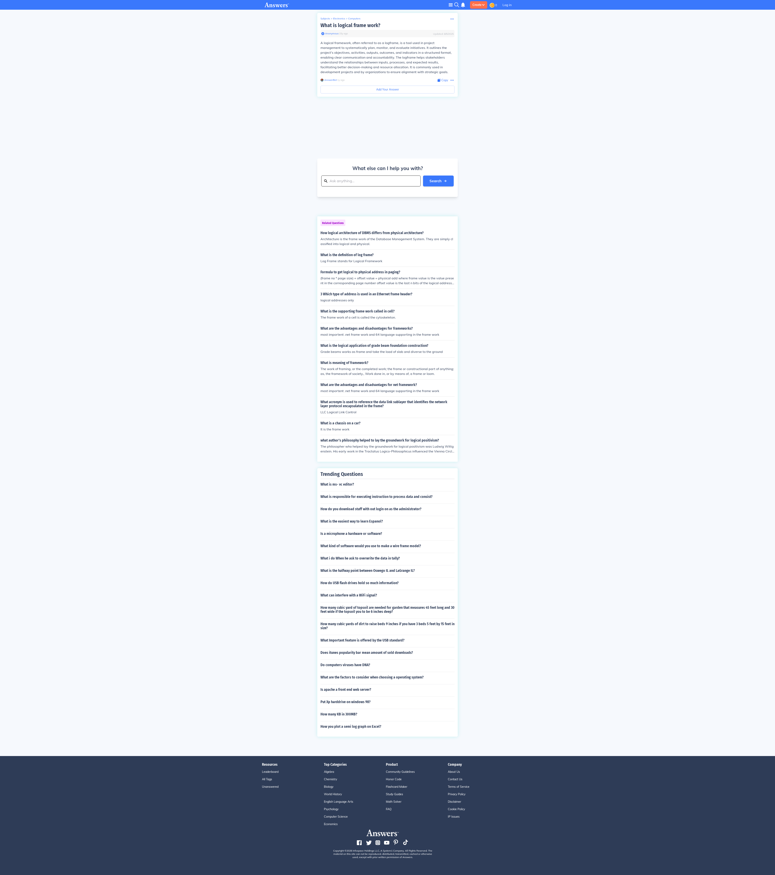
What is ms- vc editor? (337, 484)
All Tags (267, 779)
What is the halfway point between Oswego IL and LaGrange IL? (367, 570)
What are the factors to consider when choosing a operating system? (372, 677)
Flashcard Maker (396, 787)
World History (333, 794)
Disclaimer (454, 801)
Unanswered (270, 787)
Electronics (339, 18)
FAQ (389, 809)
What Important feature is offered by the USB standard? (362, 640)
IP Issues (454, 816)
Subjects (325, 18)
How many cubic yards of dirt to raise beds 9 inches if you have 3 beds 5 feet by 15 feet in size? (387, 626)
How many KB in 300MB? (338, 714)
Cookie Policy (456, 809)
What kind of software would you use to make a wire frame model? (370, 546)
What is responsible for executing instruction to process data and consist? (376, 496)
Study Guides (394, 794)
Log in (507, 5)
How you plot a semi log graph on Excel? (350, 726)
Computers (354, 18)
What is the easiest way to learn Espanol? (351, 521)
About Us (454, 772)
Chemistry (330, 779)
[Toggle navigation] (451, 4)
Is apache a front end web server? (345, 689)
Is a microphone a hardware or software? (351, 533)
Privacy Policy (456, 794)
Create (477, 5)
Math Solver (393, 801)
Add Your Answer (387, 89)
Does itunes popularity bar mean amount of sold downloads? (366, 652)
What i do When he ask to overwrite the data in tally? (360, 558)
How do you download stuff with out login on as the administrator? (370, 509)
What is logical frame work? (350, 25)
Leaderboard (270, 772)
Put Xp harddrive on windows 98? (345, 702)
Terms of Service (458, 787)
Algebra (329, 772)
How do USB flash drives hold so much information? (359, 583)
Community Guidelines (400, 772)
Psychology (331, 809)
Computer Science (336, 816)
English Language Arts (338, 801)
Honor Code (394, 779)
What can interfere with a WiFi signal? (348, 595)
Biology (328, 787)
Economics (331, 824)
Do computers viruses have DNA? (345, 665)
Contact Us (455, 779)
